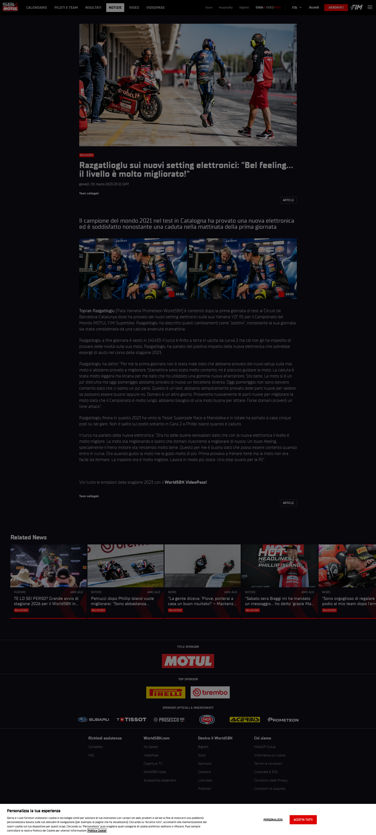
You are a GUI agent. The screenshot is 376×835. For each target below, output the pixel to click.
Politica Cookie (97, 830)
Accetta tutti (303, 819)
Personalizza (273, 819)
